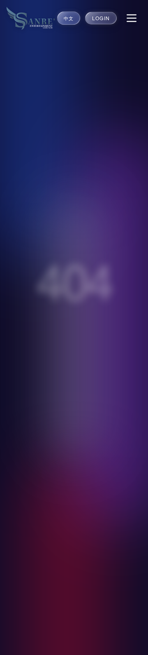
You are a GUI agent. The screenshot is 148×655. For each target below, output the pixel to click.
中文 (69, 18)
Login (101, 17)
